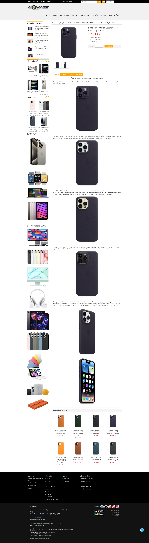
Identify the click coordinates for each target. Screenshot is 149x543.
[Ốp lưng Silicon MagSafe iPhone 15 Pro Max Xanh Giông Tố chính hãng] (33, 121)
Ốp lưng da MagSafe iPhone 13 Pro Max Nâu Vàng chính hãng (60, 431)
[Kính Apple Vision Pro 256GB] (33, 69)
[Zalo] (142, 530)
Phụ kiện (95, 15)
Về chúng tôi (32, 483)
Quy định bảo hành (86, 486)
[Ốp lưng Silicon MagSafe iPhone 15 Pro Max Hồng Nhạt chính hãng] (33, 105)
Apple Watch (80, 15)
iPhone (54, 15)
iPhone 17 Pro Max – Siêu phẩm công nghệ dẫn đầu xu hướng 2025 (41, 35)
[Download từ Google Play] (99, 514)
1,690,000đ (113, 435)
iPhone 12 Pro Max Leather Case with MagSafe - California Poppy (60, 460)
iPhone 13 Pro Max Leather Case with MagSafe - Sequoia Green (78, 432)
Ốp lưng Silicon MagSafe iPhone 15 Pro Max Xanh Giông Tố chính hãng (32, 130)
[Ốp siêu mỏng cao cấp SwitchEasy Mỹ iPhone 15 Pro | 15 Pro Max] (44, 105)
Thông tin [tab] (56, 74)
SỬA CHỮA (103, 15)
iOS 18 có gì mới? (38, 54)
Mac (88, 15)
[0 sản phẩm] (104, 2)
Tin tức (43, 2)
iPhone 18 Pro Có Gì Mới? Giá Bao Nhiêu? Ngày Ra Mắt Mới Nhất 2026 (41, 28)
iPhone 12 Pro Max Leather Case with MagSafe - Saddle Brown (78, 459)
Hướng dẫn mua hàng (86, 484)
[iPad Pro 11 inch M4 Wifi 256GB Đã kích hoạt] (44, 69)
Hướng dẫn (66, 478)
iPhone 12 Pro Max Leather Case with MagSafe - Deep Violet (113, 431)
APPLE (48, 15)
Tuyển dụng (32, 485)
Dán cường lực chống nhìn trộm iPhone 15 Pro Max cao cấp (43, 129)
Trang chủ (54, 23)
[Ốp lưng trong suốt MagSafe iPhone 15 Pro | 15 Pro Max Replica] (44, 85)
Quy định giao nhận (86, 481)
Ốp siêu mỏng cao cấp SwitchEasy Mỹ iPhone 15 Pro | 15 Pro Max (44, 114)
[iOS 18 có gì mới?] (30, 56)
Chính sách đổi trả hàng (87, 478)
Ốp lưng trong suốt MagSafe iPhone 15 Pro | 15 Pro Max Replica (44, 93)
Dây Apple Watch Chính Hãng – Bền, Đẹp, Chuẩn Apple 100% (41, 41)
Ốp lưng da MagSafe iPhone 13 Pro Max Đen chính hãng (96, 431)
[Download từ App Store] (99, 511)
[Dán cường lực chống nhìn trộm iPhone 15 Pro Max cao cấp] (44, 121)
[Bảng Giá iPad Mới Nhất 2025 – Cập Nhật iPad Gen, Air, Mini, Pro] (30, 49)
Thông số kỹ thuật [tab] (67, 74)
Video (29, 2)
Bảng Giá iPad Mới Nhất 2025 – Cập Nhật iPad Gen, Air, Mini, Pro (41, 48)
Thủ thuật (66, 481)
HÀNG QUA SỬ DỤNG (114, 15)
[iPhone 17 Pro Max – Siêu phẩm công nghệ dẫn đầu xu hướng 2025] (30, 34)
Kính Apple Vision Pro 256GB (32, 76)
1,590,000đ (61, 435)
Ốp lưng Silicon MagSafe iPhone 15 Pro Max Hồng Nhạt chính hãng (32, 114)
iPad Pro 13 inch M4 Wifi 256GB (32, 92)
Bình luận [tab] (79, 74)
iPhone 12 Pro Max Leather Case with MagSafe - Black (113, 459)
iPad (60, 15)
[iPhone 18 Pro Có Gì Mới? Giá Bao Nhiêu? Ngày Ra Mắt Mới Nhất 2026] (30, 28)
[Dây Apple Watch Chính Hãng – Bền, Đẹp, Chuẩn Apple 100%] (30, 41)
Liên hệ (49, 2)
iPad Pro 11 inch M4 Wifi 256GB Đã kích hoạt (44, 77)
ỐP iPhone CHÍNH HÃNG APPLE (76, 23)
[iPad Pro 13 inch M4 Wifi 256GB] (32, 85)
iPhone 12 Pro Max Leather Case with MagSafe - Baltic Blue (96, 459)
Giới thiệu (36, 2)
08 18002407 (38, 518)
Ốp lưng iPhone (68, 15)
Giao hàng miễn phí (86, 489)
